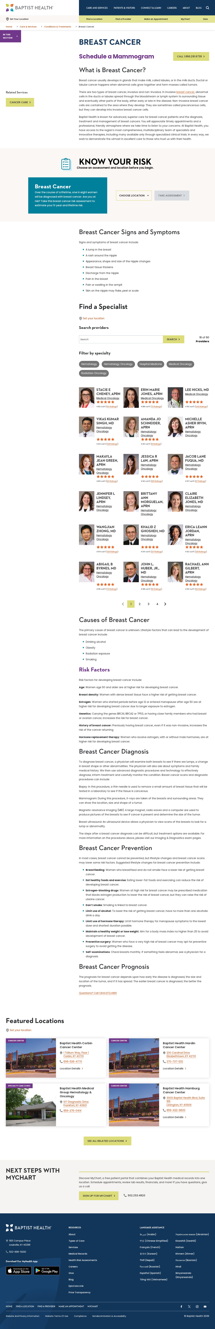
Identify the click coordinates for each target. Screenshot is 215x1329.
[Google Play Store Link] (47, 1270)
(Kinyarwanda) (184, 1275)
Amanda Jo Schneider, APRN (151, 423)
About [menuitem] (186, 8)
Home (9, 1306)
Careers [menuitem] (172, 8)
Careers (73, 1266)
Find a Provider (123, 19)
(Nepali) (147, 1260)
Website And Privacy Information (22, 1316)
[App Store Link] (19, 1270)
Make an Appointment (156, 19)
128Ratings (112, 444)
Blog (71, 1279)
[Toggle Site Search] (207, 7)
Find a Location (94, 19)
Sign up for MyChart (97, 1196)
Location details (70, 1068)
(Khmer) (185, 1253)
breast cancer (185, 92)
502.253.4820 (136, 1195)
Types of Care (76, 1240)
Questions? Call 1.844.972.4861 (98, 993)
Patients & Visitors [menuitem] (124, 8)
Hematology (89, 364)
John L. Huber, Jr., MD (150, 568)
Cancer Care (19, 102)
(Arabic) (148, 1234)
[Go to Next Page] (165, 604)
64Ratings (112, 406)
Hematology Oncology (118, 364)
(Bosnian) (186, 1260)
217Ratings (157, 551)
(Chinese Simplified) (154, 1240)
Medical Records (78, 1253)
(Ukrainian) (192, 1234)
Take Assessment (170, 195)
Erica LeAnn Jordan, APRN (196, 531)
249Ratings (201, 406)
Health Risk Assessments (83, 1260)
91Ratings (156, 444)
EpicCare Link (76, 1286)
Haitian (180, 1247)
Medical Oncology (180, 364)
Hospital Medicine (151, 364)
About (72, 1234)
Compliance (80, 1316)
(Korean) (148, 1253)
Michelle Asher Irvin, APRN (196, 423)
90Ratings (112, 481)
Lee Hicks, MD (197, 390)
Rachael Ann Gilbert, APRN (197, 568)
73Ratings (156, 406)
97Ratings (200, 481)
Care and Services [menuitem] (97, 8)
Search (172, 339)
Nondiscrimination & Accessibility (109, 1316)
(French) (150, 1247)
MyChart (185, 19)
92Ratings (200, 589)
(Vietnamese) (153, 1279)
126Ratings (112, 551)
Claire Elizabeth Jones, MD (194, 498)
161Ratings (156, 589)
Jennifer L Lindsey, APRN (105, 498)
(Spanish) (150, 1273)
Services (73, 1247)
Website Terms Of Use (56, 1316)
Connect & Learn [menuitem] (151, 8)
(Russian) (150, 1266)
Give (205, 19)
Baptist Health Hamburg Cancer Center (181, 1090)
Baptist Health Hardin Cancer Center (179, 1045)
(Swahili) (186, 1240)
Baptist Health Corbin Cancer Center (76, 1045)
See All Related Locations (105, 1141)
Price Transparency (80, 1292)
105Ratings (156, 481)
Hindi (178, 1266)
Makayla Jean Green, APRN (107, 461)
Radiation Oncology (93, 373)
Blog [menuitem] (199, 8)
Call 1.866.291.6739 (189, 56)
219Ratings (201, 551)
